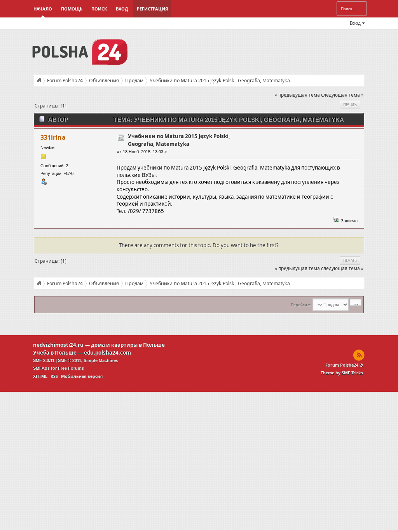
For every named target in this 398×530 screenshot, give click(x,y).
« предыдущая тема (297, 95)
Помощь (71, 9)
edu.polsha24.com (107, 352)
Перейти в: (301, 305)
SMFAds (41, 368)
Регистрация (152, 9)
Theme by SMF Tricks (342, 373)
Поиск (99, 9)
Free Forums (71, 368)
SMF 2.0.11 (43, 360)
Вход (122, 9)
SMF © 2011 (69, 360)
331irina (53, 137)
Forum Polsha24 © (344, 365)
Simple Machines (101, 360)
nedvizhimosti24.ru (58, 344)
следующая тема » (342, 95)
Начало (42, 9)
